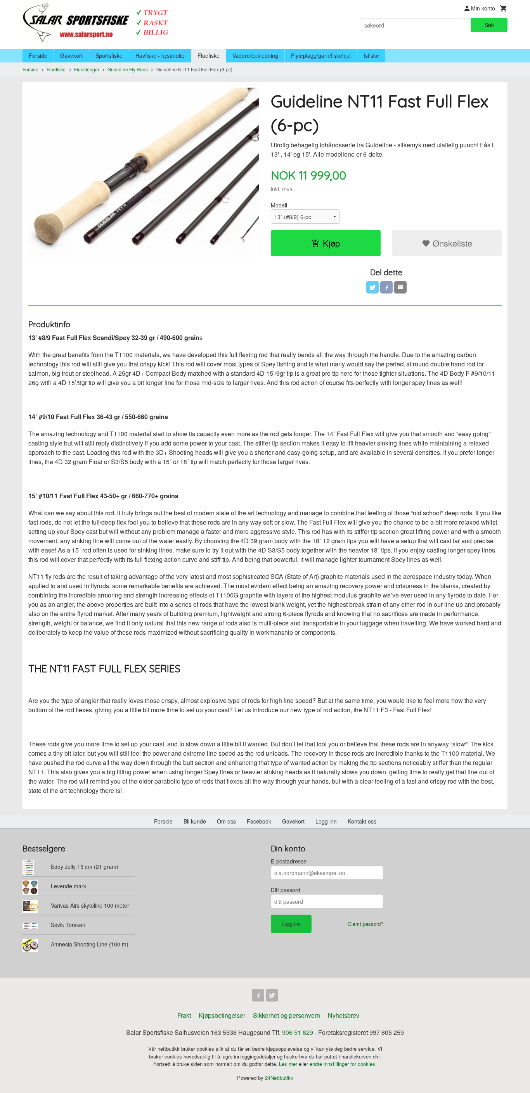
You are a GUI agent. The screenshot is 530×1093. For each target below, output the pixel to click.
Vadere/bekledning (255, 55)
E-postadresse (289, 861)
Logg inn (326, 821)
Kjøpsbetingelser (222, 1015)
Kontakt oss (362, 821)
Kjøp (331, 243)
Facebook (259, 821)
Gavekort (71, 55)
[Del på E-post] (400, 287)
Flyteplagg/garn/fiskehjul (321, 55)
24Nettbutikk (279, 1077)
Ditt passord (285, 890)
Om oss (226, 821)
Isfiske (371, 55)
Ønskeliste (451, 243)
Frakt (184, 1015)
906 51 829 (297, 1032)
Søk (489, 25)
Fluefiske (208, 55)
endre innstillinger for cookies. (343, 1063)
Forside (38, 55)
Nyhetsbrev (343, 1015)
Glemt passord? (365, 923)
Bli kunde (195, 821)
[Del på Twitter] (372, 287)
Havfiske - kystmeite (160, 55)
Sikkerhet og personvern (286, 1015)
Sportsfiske (109, 55)
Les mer (289, 1063)
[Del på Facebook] (386, 287)
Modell (279, 205)
